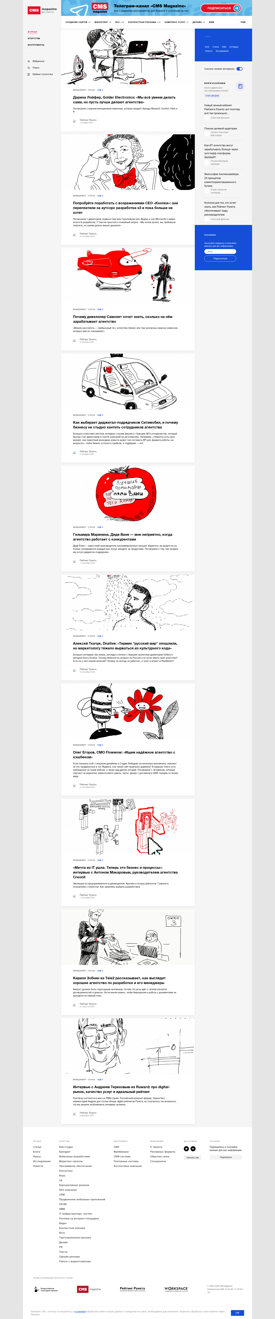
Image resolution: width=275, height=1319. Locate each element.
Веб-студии (66, 1147)
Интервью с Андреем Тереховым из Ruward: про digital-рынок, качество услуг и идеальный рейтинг (121, 1089)
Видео (63, 1223)
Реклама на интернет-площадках (79, 1218)
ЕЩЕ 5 (100, 527)
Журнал (32, 32)
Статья (91, 90)
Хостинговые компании (128, 1166)
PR (61, 1247)
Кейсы (37, 1156)
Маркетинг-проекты (71, 1161)
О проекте (156, 1147)
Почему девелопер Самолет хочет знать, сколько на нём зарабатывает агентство (122, 319)
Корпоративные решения (74, 1185)
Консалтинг (66, 1171)
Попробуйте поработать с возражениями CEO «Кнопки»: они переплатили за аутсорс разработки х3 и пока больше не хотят (125, 208)
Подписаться (220, 258)
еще (243, 22)
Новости (38, 1166)
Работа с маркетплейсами (75, 1261)
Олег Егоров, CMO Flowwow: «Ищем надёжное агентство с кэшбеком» (124, 754)
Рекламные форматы (162, 1151)
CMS (116, 1147)
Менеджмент (79, 90)
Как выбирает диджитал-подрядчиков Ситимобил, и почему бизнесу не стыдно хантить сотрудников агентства (125, 424)
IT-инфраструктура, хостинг (76, 1213)
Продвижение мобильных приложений (82, 1199)
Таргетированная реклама (75, 1237)
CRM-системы (122, 1156)
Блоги (36, 1151)
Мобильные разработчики (74, 1156)
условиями (80, 1311)
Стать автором (212, 96)
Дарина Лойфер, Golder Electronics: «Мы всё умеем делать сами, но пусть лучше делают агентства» (124, 99)
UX (61, 1180)
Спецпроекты (158, 1161)
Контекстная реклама (72, 1228)
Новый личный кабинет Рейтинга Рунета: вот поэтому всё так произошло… (222, 109)
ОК (237, 1313)
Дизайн (63, 1242)
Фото (62, 1233)
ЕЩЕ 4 (100, 971)
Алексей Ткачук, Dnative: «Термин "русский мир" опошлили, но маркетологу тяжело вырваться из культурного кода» (125, 645)
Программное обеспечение (75, 1166)
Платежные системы (126, 1161)
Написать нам (193, 1158)
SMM (62, 1209)
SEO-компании (68, 1190)
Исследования (42, 1161)
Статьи (37, 1147)
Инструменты (36, 45)
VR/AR (63, 1204)
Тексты (63, 1252)
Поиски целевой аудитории (220, 128)
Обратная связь (159, 1156)
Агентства (34, 38)
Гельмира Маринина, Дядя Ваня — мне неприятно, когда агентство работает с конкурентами (122, 537)
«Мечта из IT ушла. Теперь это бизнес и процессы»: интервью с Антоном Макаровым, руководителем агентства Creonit (125, 872)
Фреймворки (121, 1151)
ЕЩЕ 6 (100, 90)
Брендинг (65, 1151)
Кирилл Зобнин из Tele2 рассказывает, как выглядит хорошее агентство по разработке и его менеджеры (119, 980)
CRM (62, 1194)
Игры (62, 1175)
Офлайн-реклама (69, 1256)
